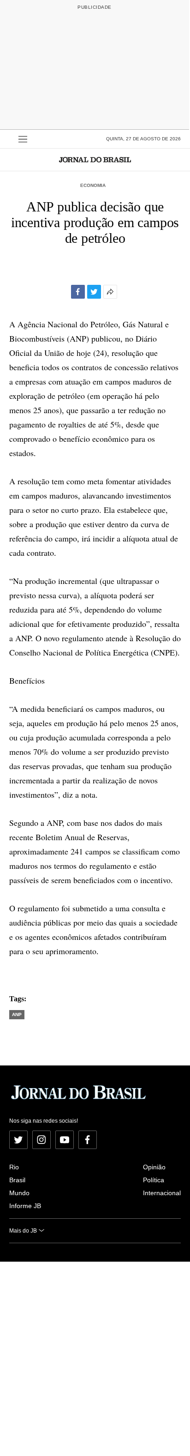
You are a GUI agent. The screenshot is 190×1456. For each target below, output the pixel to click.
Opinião (154, 1167)
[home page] (95, 159)
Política (153, 1180)
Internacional (162, 1193)
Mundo (19, 1193)
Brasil (17, 1180)
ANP (17, 1014)
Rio (14, 1167)
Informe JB (25, 1205)
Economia (93, 185)
